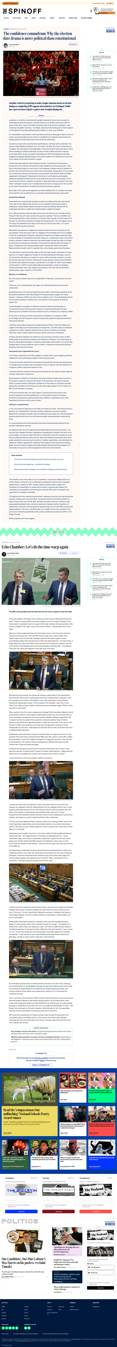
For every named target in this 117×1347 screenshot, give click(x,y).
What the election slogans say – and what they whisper (32, 464)
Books (34, 18)
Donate (72, 1306)
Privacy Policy (5, 1333)
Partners (4, 1315)
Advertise (61, 1306)
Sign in (111, 3)
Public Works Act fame (17, 643)
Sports (26, 1312)
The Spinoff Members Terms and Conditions (25, 1333)
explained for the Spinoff (18, 176)
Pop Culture (16, 18)
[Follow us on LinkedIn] (17, 1329)
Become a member (86, 18)
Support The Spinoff (10, 3)
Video (3, 1306)
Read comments (41, 1065)
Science (4, 1318)
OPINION (6, 29)
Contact (49, 1306)
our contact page (76, 1339)
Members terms (74, 1309)
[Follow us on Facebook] (3, 1329)
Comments (74, 553)
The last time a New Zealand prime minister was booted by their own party (39, 459)
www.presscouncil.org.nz (22, 1340)
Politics (6, 18)
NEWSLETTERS (100, 1227)
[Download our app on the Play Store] (29, 1329)
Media (26, 1315)
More (52, 18)
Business (26, 1318)
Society (26, 1306)
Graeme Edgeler (14, 44)
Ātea (26, 18)
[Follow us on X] (6, 1329)
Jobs (59, 1309)
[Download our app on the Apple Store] (25, 1329)
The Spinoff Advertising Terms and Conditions (56, 1333)
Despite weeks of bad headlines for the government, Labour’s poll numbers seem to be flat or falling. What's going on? (41, 1039)
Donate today (104, 13)
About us (49, 1309)
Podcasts (62, 18)
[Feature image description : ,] (67, 1236)
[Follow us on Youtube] (10, 1329)
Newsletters (73, 18)
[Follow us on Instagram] (13, 1329)
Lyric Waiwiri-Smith (13, 553)
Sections (42, 18)
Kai (2, 1309)
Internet (4, 1312)
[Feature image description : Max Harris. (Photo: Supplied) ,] (25, 1241)
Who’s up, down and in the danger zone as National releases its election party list (40, 469)
